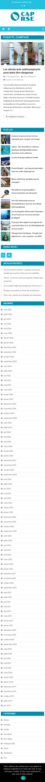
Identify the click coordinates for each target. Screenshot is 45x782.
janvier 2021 (8, 625)
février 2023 (8, 508)
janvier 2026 (8, 343)
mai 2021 (7, 607)
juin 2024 (7, 432)
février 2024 (8, 451)
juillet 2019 (8, 701)
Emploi (6, 729)
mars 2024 (8, 446)
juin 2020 (7, 658)
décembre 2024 (10, 404)
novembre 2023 (10, 465)
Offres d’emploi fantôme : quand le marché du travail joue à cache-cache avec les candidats (22, 271)
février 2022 (8, 564)
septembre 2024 (10, 418)
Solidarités (8, 753)
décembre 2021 (10, 574)
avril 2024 (7, 442)
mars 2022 (8, 559)
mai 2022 (7, 550)
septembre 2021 (10, 588)
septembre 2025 (10, 361)
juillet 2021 (8, 597)
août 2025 (8, 366)
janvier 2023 (8, 512)
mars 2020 (8, 673)
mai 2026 (7, 324)
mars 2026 (8, 333)
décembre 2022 (10, 517)
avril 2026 (7, 329)
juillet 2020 (8, 654)
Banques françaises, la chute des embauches (21, 290)
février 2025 (8, 395)
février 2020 (8, 677)
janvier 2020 (8, 682)
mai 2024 (7, 437)
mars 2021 (8, 616)
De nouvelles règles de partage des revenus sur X (23, 286)
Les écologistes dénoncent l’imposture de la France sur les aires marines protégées (28, 215)
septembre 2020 (10, 644)
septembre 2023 (10, 475)
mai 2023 (7, 494)
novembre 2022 (10, 522)
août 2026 (8, 310)
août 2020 (8, 649)
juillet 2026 (8, 314)
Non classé (8, 739)
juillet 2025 (8, 371)
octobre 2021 (9, 583)
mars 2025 (8, 390)
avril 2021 (7, 611)
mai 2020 (7, 663)
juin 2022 (7, 545)
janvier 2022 (8, 569)
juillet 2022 (8, 541)
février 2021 (8, 621)
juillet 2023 (8, 484)
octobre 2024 (9, 413)
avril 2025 (7, 385)
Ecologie (7, 725)
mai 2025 (7, 380)
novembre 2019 (10, 691)
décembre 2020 (10, 630)
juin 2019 (7, 706)
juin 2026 (7, 319)
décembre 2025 (10, 347)
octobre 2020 (9, 640)
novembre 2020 (10, 635)
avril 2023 (7, 498)
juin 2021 (7, 602)
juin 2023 (7, 489)
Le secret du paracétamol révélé (25, 158)
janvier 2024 (8, 456)
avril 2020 (7, 668)
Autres (6, 720)
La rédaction (31, 77)
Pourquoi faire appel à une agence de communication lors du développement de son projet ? (28, 225)
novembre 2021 (10, 578)
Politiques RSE (9, 744)
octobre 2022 (9, 526)
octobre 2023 (9, 470)
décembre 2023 (10, 460)
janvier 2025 (8, 399)
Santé (6, 748)
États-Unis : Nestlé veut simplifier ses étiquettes (22, 295)
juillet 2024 (8, 427)
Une (5, 758)
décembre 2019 (10, 687)
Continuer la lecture (16, 117)
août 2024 (8, 423)
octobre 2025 (9, 357)
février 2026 (8, 338)
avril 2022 (7, 555)
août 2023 (8, 479)
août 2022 (8, 536)
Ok (23, 778)
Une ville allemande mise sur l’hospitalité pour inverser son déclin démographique (27, 204)
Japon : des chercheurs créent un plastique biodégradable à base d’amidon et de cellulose (25, 150)
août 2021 (8, 593)
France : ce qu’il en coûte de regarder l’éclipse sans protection (23, 279)
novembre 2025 (10, 352)
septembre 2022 (10, 531)
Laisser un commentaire (14, 80)
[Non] (42, 772)
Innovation (8, 734)
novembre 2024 (10, 409)
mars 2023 (8, 503)
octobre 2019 (9, 696)
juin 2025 (7, 376)
